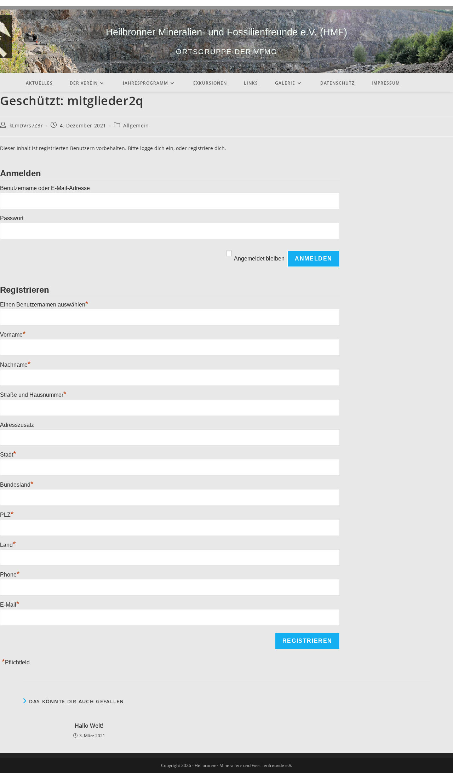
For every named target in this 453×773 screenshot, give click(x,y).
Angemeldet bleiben (259, 259)
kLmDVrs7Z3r (26, 125)
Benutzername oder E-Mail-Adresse (45, 188)
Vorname (13, 335)
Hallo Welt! (89, 725)
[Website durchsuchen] (423, 86)
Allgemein (136, 125)
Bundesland (17, 485)
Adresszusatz (17, 425)
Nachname (15, 365)
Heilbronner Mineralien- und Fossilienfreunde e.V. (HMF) (226, 32)
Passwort (11, 218)
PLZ (7, 515)
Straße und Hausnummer (33, 395)
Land (8, 545)
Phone (10, 575)
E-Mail (9, 605)
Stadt (8, 455)
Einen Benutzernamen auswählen (44, 305)
